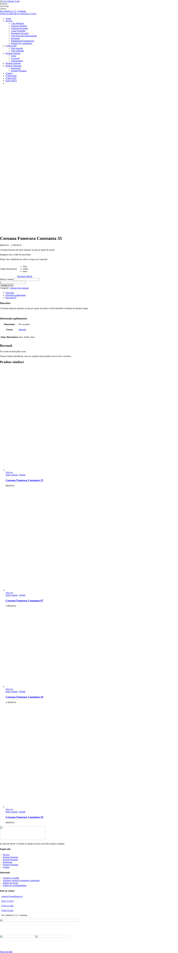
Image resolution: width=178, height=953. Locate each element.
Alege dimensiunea (8, 269)
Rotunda (22, 329)
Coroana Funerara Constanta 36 (24, 696)
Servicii (6, 854)
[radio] (27, 266)
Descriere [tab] (10, 293)
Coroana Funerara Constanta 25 (24, 480)
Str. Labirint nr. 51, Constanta (13, 11)
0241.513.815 (30, 13)
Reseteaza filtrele (24, 276)
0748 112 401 (7, 910)
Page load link (6, 952)
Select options (12, 475)
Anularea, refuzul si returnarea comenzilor (21, 880)
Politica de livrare (10, 883)
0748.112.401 (18, 13)
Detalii (22, 475)
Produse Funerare (10, 857)
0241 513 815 (7, 901)
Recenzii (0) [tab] (11, 298)
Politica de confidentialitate (14, 885)
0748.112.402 (6, 13)
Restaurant (7, 862)
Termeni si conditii (11, 878)
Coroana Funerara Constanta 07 (24, 600)
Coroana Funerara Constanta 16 (24, 817)
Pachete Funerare (10, 859)
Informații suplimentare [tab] (16, 295)
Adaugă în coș (7, 285)
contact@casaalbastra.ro (12, 896)
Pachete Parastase (10, 864)
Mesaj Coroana (6, 279)
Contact (6, 867)
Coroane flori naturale (19, 288)
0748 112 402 (7, 906)
